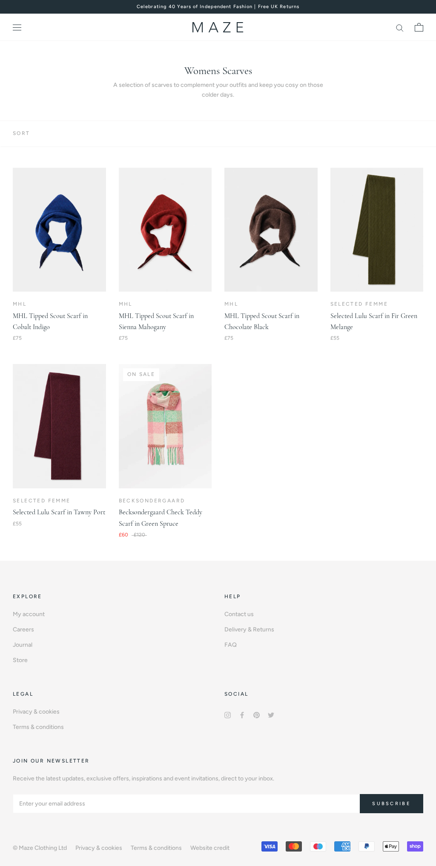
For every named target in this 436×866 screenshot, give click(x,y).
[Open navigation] (17, 27)
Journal (22, 644)
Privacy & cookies (36, 711)
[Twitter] (271, 715)
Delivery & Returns (249, 629)
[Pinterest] (256, 715)
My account (29, 614)
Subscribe (391, 803)
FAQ (230, 644)
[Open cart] (419, 27)
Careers (23, 629)
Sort (21, 133)
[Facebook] (242, 715)
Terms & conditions (38, 727)
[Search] (400, 27)
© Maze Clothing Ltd (40, 848)
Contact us (239, 614)
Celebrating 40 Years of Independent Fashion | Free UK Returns (218, 6)
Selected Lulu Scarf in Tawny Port (59, 512)
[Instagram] (227, 715)
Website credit (209, 848)
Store (20, 660)
